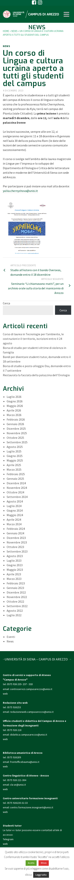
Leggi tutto (41, 874)
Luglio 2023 (14, 560)
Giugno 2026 (15, 401)
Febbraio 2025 (16, 474)
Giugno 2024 (15, 510)
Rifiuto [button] (43, 863)
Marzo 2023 (14, 579)
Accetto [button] (31, 863)
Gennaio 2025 (15, 478)
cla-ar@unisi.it (18, 784)
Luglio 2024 (14, 506)
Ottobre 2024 (15, 492)
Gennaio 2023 (15, 588)
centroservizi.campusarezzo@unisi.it (31, 689)
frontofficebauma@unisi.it (24, 762)
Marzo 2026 (14, 415)
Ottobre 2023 (15, 547)
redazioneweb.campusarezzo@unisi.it (32, 712)
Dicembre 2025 (16, 428)
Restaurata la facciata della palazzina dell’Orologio (36, 375)
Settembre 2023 (17, 551)
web (5, 693)
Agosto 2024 (15, 501)
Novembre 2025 (17, 433)
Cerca (6, 303)
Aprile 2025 (14, 465)
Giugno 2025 (15, 456)
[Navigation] (66, 14)
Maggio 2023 (15, 569)
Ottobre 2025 (15, 438)
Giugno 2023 (15, 565)
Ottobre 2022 (15, 601)
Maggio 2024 (15, 515)
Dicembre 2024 (16, 483)
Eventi (11, 637)
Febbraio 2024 (16, 529)
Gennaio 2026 (15, 424)
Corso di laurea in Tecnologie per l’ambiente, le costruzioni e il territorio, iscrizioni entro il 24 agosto (33, 338)
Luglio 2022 (14, 615)
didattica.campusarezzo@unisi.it (28, 734)
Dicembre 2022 (16, 592)
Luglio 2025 (14, 451)
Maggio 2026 (15, 406)
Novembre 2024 (17, 488)
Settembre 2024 (17, 497)
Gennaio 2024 (15, 533)
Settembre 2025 (17, 442)
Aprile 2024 (14, 519)
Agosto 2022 (15, 610)
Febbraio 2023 (16, 583)
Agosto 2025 (15, 447)
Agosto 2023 (15, 556)
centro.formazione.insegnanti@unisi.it (32, 807)
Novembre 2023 (17, 542)
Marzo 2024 (14, 524)
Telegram (8, 839)
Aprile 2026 (14, 410)
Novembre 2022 (17, 597)
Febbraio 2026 (16, 419)
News (6, 46)
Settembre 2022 (17, 606)
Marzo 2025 (14, 469)
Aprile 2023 (14, 574)
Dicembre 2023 (16, 538)
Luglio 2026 (14, 397)
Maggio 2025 (15, 460)
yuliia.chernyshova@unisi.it (20, 191)
